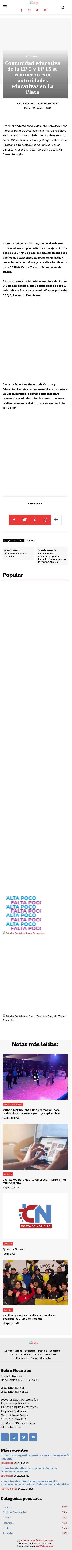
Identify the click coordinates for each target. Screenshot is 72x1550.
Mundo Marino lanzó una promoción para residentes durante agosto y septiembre (31, 1111)
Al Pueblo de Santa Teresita (15, 555)
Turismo (37, 1354)
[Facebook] (22, 10)
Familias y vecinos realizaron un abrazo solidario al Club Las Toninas (30, 1317)
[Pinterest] (35, 520)
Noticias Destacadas (13, 1104)
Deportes (8, 1310)
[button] (62, 7)
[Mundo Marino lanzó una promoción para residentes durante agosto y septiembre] (35, 1077)
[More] (56, 520)
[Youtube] (45, 10)
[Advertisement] (36, 199)
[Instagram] (29, 10)
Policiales (50, 1354)
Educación (22, 1358)
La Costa (31, 540)
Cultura (12, 1354)
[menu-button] (4, 7)
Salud (34, 1358)
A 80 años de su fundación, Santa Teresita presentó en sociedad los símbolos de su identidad (35, 1483)
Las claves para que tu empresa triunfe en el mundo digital (34, 1181)
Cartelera (24, 1354)
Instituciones (9, 1489)
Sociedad (33, 56)
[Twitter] (37, 10)
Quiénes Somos (13, 1249)
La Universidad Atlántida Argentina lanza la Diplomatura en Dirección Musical (52, 557)
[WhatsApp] (45, 520)
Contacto (45, 1358)
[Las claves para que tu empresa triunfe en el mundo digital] (35, 1146)
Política (42, 1350)
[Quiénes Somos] (35, 1216)
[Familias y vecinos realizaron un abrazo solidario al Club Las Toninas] (35, 1282)
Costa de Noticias (47, 103)
